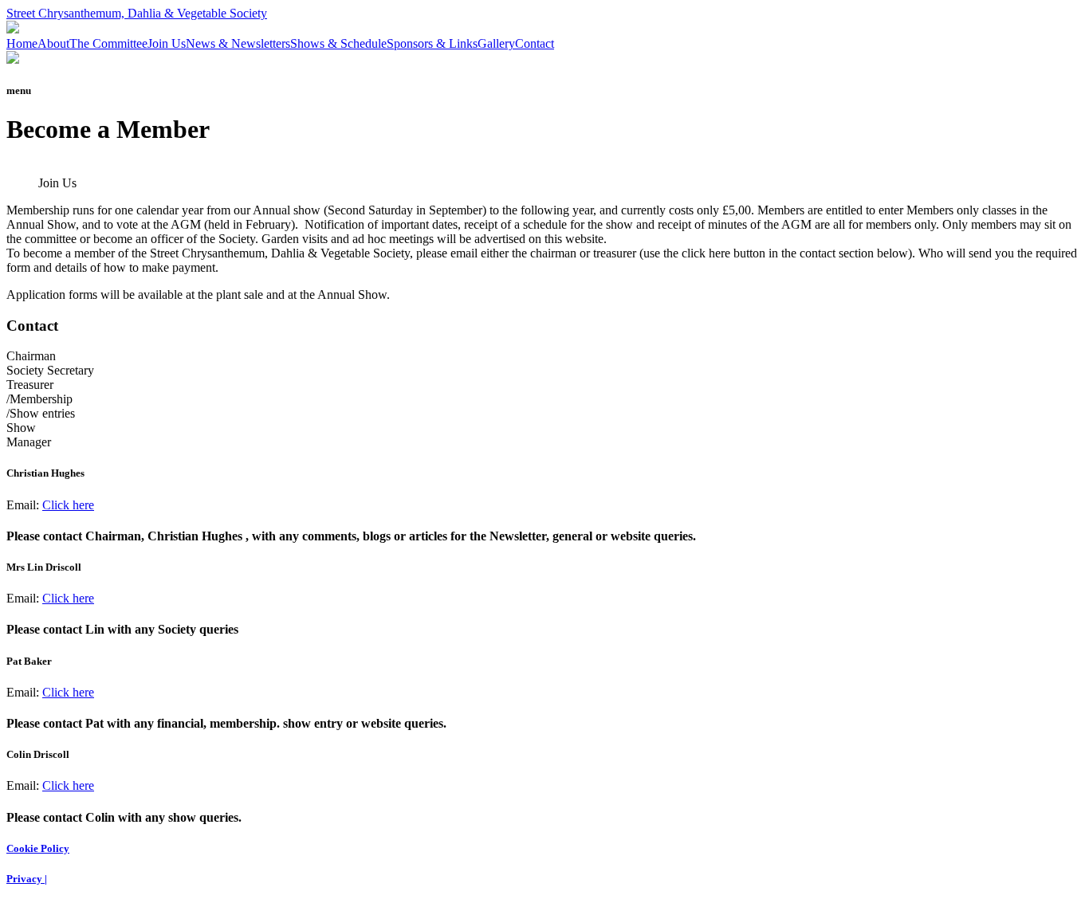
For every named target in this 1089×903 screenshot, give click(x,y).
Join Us (166, 43)
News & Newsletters (238, 43)
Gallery (496, 43)
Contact (534, 43)
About (53, 43)
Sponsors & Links (432, 43)
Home (21, 43)
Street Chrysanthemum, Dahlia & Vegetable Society (136, 13)
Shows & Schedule (338, 43)
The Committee (108, 43)
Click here (68, 505)
